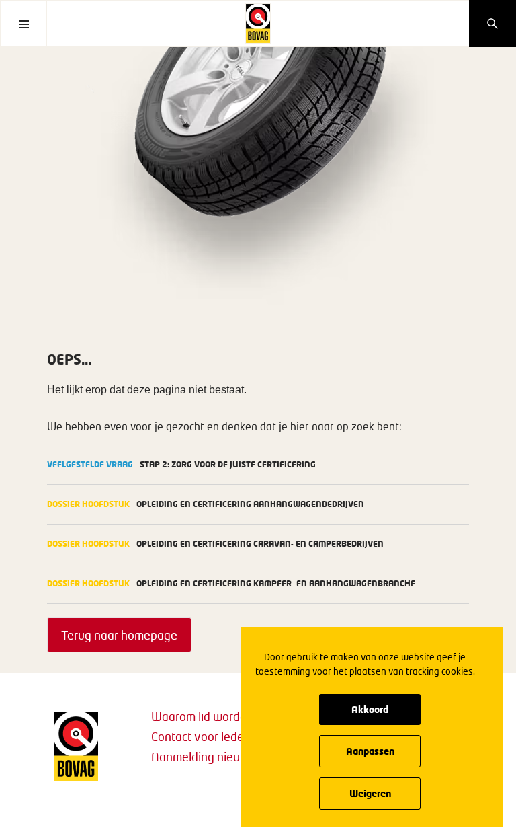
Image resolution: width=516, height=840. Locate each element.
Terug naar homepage (119, 634)
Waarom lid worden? (205, 716)
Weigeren (370, 793)
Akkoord (369, 709)
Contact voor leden (201, 736)
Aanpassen (370, 751)
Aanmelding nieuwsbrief (215, 756)
